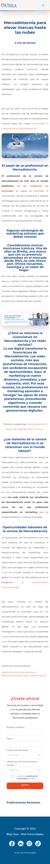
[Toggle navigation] (42, 5)
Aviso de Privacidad (25, 852)
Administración (10, 672)
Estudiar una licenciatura (32, 675)
